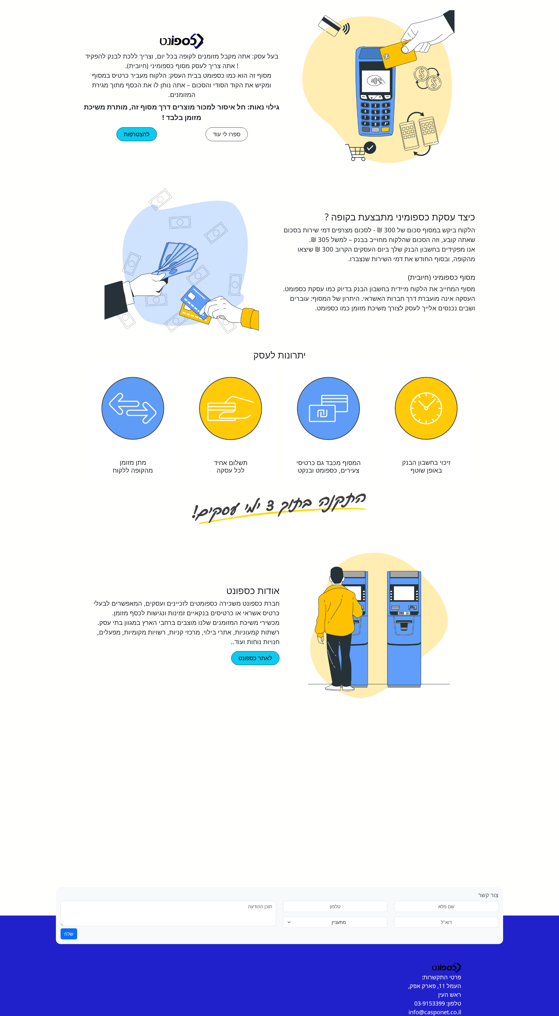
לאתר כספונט (255, 658)
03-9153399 (429, 1003)
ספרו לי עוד (226, 134)
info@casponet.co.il (434, 1012)
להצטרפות (137, 134)
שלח (68, 934)
